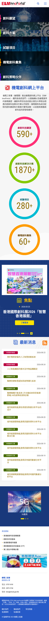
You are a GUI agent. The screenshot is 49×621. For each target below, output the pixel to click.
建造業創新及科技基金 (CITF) (14, 546)
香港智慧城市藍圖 (10, 542)
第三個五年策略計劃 (11, 549)
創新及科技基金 (9, 539)
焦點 (28, 300)
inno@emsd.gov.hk (12, 592)
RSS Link (44, 343)
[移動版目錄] (45, 3)
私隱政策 (17, 612)
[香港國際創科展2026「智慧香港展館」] (24, 280)
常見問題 (29, 609)
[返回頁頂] (44, 616)
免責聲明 (5, 612)
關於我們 (5, 609)
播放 (31, 333)
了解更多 (24, 323)
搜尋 (38, 3)
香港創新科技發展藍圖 (12, 536)
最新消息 (28, 342)
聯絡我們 (17, 609)
